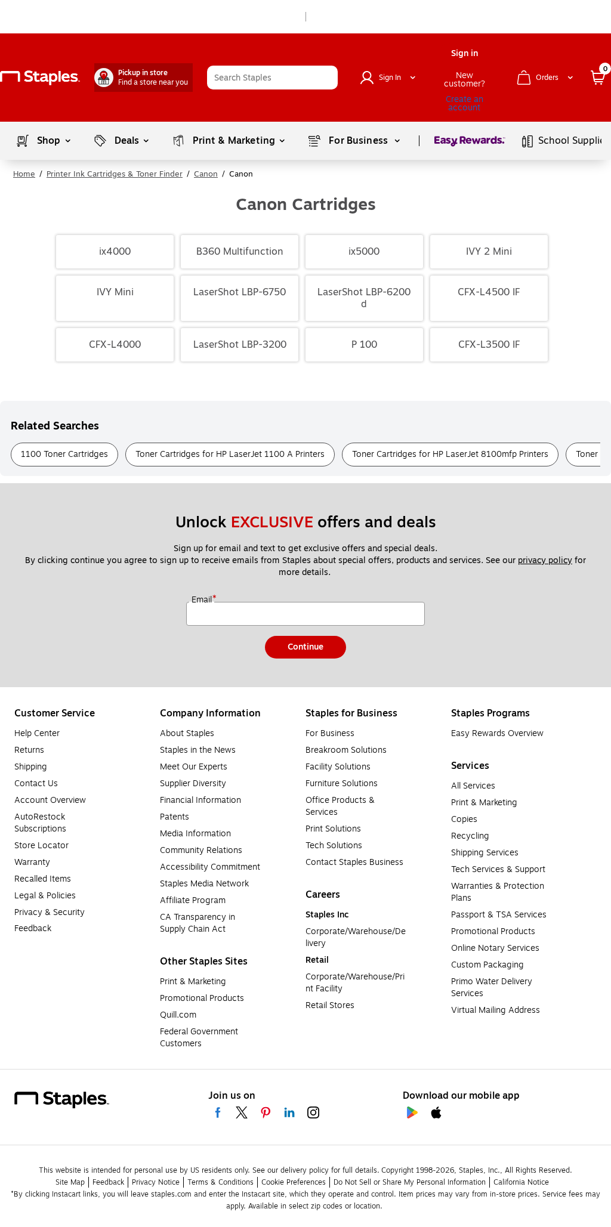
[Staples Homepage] (40, 77)
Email (203, 600)
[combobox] (272, 77)
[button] (325, 77)
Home (24, 174)
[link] (143, 77)
